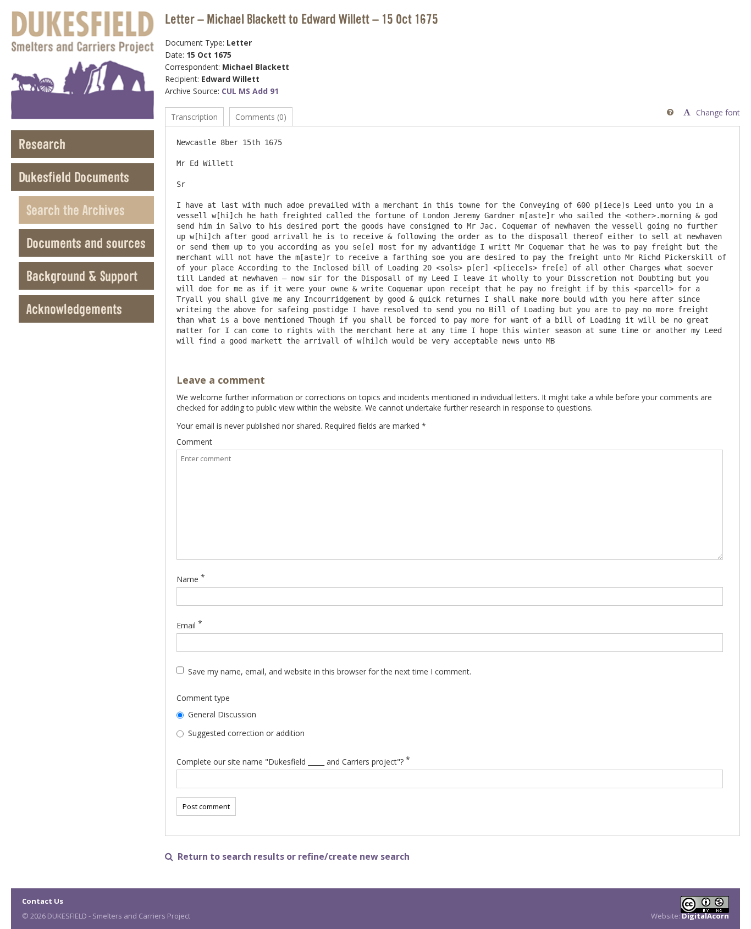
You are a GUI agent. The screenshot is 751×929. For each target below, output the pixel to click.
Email (186, 625)
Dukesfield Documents (74, 176)
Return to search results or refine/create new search (287, 856)
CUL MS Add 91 (250, 91)
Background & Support (81, 275)
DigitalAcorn (705, 916)
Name (187, 579)
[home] (82, 65)
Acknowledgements (74, 308)
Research (42, 143)
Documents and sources (86, 242)
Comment (194, 441)
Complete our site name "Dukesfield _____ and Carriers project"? (290, 761)
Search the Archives (75, 209)
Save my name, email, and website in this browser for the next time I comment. (329, 671)
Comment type (203, 698)
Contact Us (42, 901)
